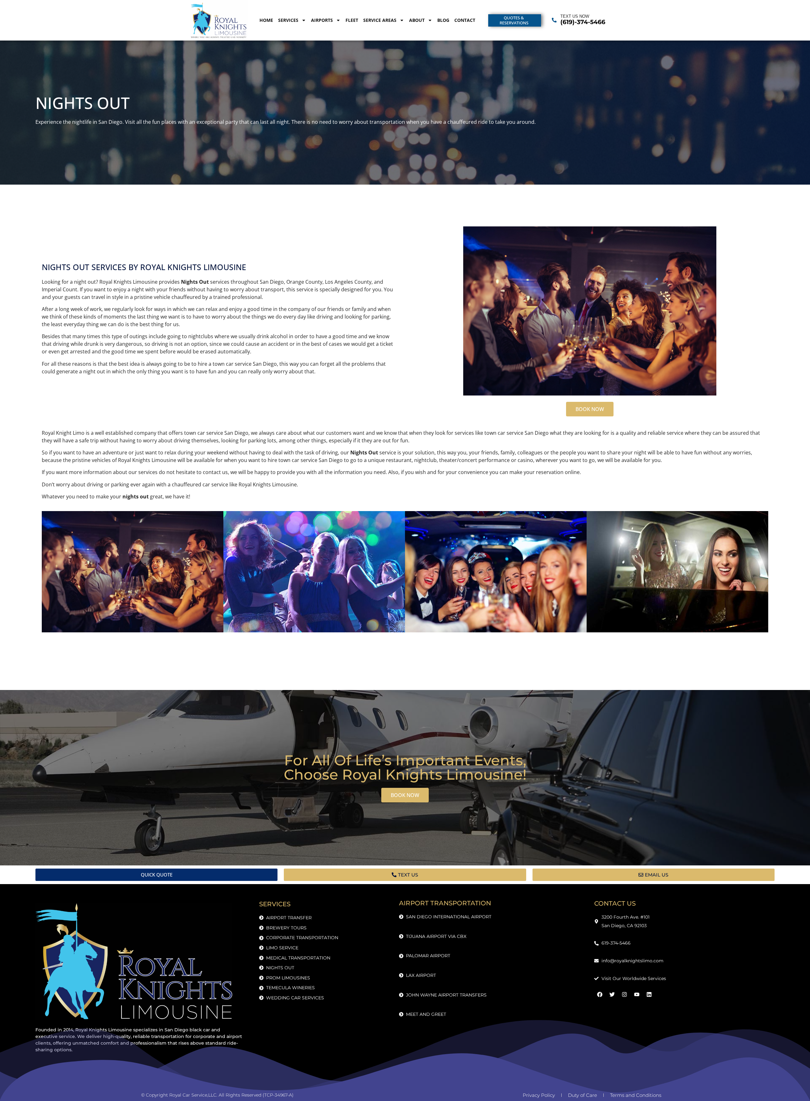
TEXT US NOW (574, 16)
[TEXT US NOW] (554, 20)
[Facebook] (599, 994)
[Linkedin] (649, 994)
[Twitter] (612, 994)
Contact (464, 20)
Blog (443, 20)
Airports (322, 20)
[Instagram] (624, 994)
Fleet (352, 20)
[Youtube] (636, 994)
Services (288, 20)
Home (266, 20)
